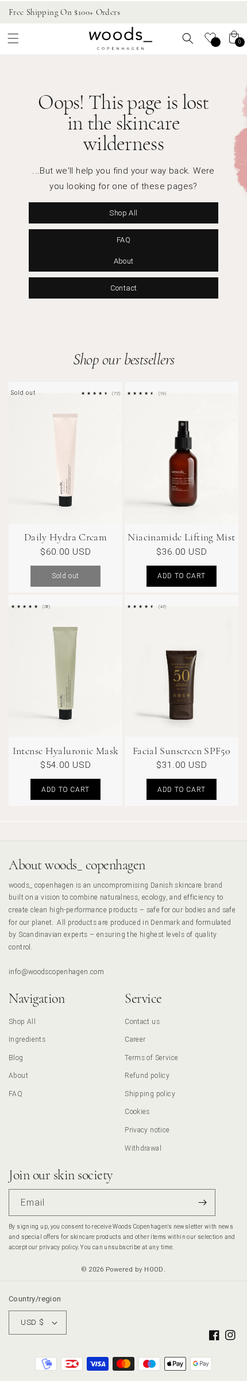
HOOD (154, 1269)
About (124, 260)
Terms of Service (151, 1057)
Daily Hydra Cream (65, 537)
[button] (13, 38)
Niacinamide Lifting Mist (181, 537)
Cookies (137, 1111)
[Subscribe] (202, 1202)
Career (135, 1039)
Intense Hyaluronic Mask (66, 750)
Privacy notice (147, 1129)
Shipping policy (150, 1093)
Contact (123, 287)
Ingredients (27, 1039)
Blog (16, 1057)
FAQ (123, 239)
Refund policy (147, 1075)
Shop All (123, 212)
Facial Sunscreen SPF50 (181, 750)
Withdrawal (143, 1148)
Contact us (142, 1021)
